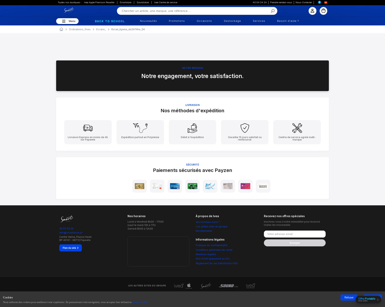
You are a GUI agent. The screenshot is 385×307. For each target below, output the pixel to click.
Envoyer (295, 242)
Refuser (349, 297)
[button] (63, 21)
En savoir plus (140, 302)
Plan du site (71, 247)
